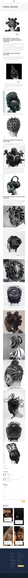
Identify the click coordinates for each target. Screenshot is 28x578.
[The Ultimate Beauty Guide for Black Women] (19, 536)
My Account (11, 558)
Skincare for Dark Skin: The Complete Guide (8, 543)
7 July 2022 (4, 465)
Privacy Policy (11, 557)
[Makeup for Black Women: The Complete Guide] (8, 515)
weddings (23, 201)
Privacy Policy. (19, 563)
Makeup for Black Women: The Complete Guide (8, 519)
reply (24, 476)
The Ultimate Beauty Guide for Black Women (18, 543)
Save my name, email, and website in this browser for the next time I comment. (13, 499)
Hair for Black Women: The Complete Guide (18, 522)
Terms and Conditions (20, 561)
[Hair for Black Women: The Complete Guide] (19, 516)
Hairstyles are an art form (9, 144)
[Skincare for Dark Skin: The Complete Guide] (8, 536)
